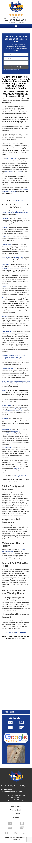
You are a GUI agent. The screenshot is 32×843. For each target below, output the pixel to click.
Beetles (4, 236)
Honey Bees (19, 410)
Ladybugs (5, 316)
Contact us (9, 632)
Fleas (3, 298)
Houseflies (4, 359)
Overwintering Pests (7, 368)
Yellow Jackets (15, 409)
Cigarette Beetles (16, 383)
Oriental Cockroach (20, 268)
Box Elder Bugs (6, 244)
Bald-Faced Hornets (7, 410)
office (3, 266)
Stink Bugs (5, 418)
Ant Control (5, 218)
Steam (6, 171)
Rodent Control (6, 331)
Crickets (17, 355)
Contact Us (16, 813)
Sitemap (16, 817)
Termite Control (6, 447)
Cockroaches (5, 264)
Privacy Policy (16, 806)
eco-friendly (9, 158)
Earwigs (4, 286)
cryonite (11, 171)
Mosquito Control (7, 429)
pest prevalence (18, 211)
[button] (16, 26)
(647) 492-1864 (19, 201)
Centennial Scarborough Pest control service (15, 92)
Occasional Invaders (8, 355)
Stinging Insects (6, 405)
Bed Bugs (4, 227)
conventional (18, 171)
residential (16, 468)
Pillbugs (22, 355)
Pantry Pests (5, 381)
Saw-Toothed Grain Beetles (18, 381)
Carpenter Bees (18, 257)
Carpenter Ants (6, 257)
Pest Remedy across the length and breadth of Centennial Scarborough (16, 80)
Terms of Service (16, 810)
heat (14, 158)
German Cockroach (7, 268)
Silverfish (11, 357)
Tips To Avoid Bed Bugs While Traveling (11, 791)
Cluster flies (17, 357)
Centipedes (5, 357)
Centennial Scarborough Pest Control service (15, 212)
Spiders (4, 390)
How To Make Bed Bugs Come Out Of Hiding (13, 786)
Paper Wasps (23, 409)
